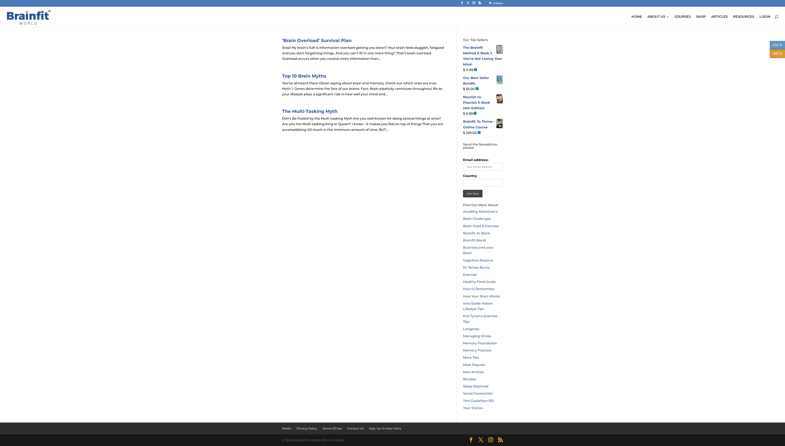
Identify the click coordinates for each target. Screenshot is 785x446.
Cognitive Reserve (478, 260)
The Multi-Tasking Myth (310, 111)
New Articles (473, 372)
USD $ (776, 45)
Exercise (470, 275)
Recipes (469, 379)
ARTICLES (719, 17)
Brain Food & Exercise (481, 226)
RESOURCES (743, 17)
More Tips (471, 357)
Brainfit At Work (476, 233)
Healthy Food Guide (479, 282)
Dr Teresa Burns (476, 267)
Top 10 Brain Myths (304, 76)
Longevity (471, 329)
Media (286, 428)
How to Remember (479, 289)
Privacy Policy (307, 428)
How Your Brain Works (481, 296)
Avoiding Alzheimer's (480, 212)
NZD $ (776, 54)
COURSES (683, 17)
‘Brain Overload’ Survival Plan (317, 40)
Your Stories (473, 408)
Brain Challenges (477, 219)
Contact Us (355, 428)
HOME (636, 17)
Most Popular (474, 365)
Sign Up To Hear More (385, 428)
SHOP (701, 17)
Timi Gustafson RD (478, 401)
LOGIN (764, 17)
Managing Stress (477, 336)
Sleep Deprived (475, 386)
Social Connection (478, 393)
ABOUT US (656, 17)
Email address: (475, 160)
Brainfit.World (474, 240)
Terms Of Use (332, 428)
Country (470, 176)
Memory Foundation (480, 343)
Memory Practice (477, 350)
